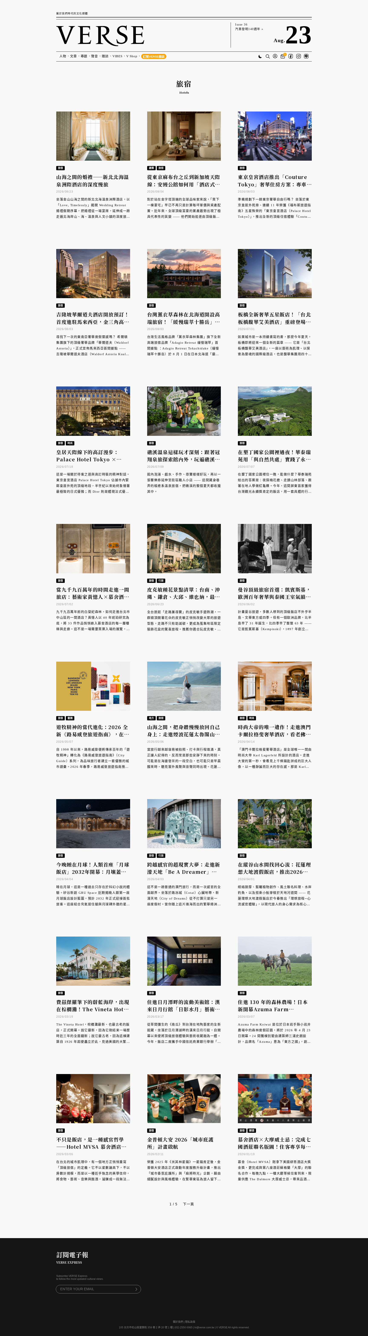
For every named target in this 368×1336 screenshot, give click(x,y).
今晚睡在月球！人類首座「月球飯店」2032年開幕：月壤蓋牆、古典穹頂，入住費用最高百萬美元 (92, 875)
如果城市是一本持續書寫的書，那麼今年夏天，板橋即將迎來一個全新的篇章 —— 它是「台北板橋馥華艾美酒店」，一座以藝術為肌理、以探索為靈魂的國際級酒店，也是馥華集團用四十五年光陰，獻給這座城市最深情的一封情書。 (275, 348)
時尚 (70, 443)
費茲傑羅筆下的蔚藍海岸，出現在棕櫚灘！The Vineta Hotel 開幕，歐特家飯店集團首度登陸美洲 (92, 1013)
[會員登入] (275, 56)
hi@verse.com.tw (204, 1327)
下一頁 (188, 1204)
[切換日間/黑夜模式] (260, 57)
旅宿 (60, 168)
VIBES (117, 56)
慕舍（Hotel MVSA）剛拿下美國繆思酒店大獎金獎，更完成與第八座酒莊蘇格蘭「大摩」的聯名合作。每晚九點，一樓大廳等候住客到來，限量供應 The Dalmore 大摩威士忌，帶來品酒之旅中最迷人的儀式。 (275, 1173)
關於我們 (178, 1321)
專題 (84, 56)
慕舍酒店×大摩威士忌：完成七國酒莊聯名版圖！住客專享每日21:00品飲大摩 (274, 1147)
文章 (73, 56)
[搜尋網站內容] (268, 57)
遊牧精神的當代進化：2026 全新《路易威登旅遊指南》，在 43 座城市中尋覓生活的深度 (92, 734)
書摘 (70, 718)
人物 (62, 56)
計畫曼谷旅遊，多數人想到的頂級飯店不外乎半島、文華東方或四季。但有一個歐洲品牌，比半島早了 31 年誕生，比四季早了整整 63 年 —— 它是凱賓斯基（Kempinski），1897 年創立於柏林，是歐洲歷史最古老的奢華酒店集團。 (275, 623)
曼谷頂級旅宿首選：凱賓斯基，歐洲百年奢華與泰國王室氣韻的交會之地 (274, 597)
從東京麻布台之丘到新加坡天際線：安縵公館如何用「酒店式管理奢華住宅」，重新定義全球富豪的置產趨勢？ (183, 188)
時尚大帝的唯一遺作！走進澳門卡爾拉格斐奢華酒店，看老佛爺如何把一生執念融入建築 (274, 734)
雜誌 (105, 56)
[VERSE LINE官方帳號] (306, 56)
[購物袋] (283, 56)
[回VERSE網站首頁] (100, 35)
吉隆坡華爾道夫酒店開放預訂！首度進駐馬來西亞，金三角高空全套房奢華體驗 (92, 322)
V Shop (131, 56)
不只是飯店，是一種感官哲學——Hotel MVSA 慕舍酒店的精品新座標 (91, 1147)
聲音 (94, 56)
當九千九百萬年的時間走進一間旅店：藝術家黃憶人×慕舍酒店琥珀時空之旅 (92, 597)
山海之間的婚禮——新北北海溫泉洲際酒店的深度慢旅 (92, 180)
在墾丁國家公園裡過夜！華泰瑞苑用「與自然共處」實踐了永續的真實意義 (274, 459)
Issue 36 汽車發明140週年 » (249, 27)
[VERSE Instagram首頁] (298, 56)
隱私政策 (190, 1321)
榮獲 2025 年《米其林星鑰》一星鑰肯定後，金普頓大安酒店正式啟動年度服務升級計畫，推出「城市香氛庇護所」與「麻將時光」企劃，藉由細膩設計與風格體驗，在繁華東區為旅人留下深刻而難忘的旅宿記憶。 (184, 1173)
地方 (151, 718)
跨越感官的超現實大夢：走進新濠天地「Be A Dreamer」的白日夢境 (183, 872)
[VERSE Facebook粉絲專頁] (290, 56)
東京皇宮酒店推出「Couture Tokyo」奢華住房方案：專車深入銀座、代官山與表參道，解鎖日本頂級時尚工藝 (274, 188)
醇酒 (251, 1130)
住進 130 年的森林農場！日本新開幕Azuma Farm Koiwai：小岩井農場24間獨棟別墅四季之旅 (274, 1013)
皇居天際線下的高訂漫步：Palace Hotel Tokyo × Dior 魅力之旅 (87, 459)
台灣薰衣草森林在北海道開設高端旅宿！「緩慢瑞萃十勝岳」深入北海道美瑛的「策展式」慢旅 (183, 322)
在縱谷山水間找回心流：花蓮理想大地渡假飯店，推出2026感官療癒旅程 (274, 872)
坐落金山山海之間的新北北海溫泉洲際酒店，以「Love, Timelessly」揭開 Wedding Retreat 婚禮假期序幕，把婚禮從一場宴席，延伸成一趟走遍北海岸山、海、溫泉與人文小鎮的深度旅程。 (93, 211)
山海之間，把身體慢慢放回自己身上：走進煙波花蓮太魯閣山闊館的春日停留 (183, 734)
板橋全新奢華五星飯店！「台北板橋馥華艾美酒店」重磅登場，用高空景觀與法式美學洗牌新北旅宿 (274, 325)
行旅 (161, 580)
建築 (151, 168)
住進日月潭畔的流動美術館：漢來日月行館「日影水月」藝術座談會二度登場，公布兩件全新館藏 (183, 1013)
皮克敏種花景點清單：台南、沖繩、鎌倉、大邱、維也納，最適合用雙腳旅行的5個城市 (183, 597)
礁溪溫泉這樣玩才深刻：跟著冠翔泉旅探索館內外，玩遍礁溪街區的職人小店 (183, 459)
